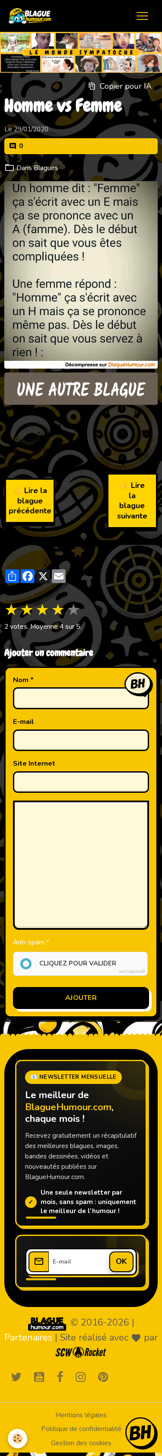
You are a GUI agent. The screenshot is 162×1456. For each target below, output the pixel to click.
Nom (21, 680)
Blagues (46, 168)
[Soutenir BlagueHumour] (140, 1432)
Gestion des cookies (81, 1443)
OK (121, 1261)
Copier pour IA (126, 86)
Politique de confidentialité (81, 1429)
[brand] (32, 16)
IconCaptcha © (132, 971)
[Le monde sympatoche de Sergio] (47, 1323)
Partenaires (28, 1337)
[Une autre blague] (81, 389)
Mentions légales (81, 1415)
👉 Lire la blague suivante (132, 500)
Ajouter (81, 998)
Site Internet (34, 763)
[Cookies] (17, 1438)
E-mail (23, 721)
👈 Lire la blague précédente (30, 500)
